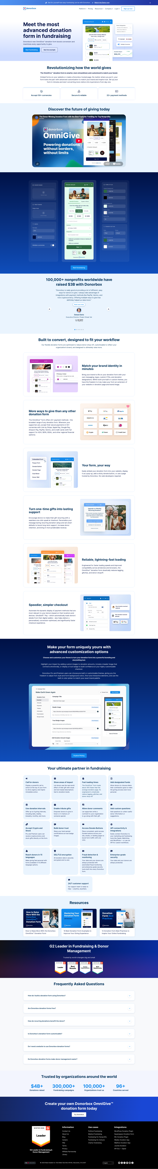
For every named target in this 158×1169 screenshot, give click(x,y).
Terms (64, 1146)
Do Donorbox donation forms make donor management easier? (52, 1059)
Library (64, 1154)
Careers (65, 1140)
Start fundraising (32, 50)
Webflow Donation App (122, 1143)
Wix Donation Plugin (121, 1137)
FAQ (63, 1143)
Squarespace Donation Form (124, 1134)
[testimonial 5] (81, 329)
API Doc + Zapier (120, 1149)
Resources (98, 9)
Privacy (64, 1149)
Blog (63, 1137)
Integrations (120, 1127)
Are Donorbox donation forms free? (42, 1008)
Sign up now (128, 9)
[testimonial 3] (78, 329)
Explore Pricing (79, 755)
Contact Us (66, 1131)
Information (68, 1127)
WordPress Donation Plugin (123, 1131)
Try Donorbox (79, 1114)
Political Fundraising (95, 1131)
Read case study (79, 304)
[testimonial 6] (83, 329)
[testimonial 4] (79, 329)
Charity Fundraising (95, 1143)
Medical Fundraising (95, 1134)
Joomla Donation (120, 1146)
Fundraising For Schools (96, 1140)
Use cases (93, 1127)
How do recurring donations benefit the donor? (46, 1021)
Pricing (90, 9)
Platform (82, 9)
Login (116, 9)
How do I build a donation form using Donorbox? (47, 996)
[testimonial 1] (74, 329)
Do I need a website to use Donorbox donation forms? (49, 1046)
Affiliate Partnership (69, 1151)
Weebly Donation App (121, 1140)
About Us (65, 1134)
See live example (49, 50)
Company (108, 9)
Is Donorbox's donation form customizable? (45, 1034)
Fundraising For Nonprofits (97, 1137)
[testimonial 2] (76, 329)
